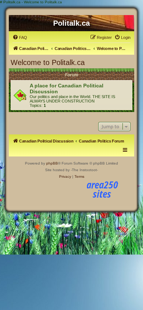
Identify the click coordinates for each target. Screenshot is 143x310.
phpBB (52, 163)
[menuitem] (19, 37)
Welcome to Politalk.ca (48, 62)
